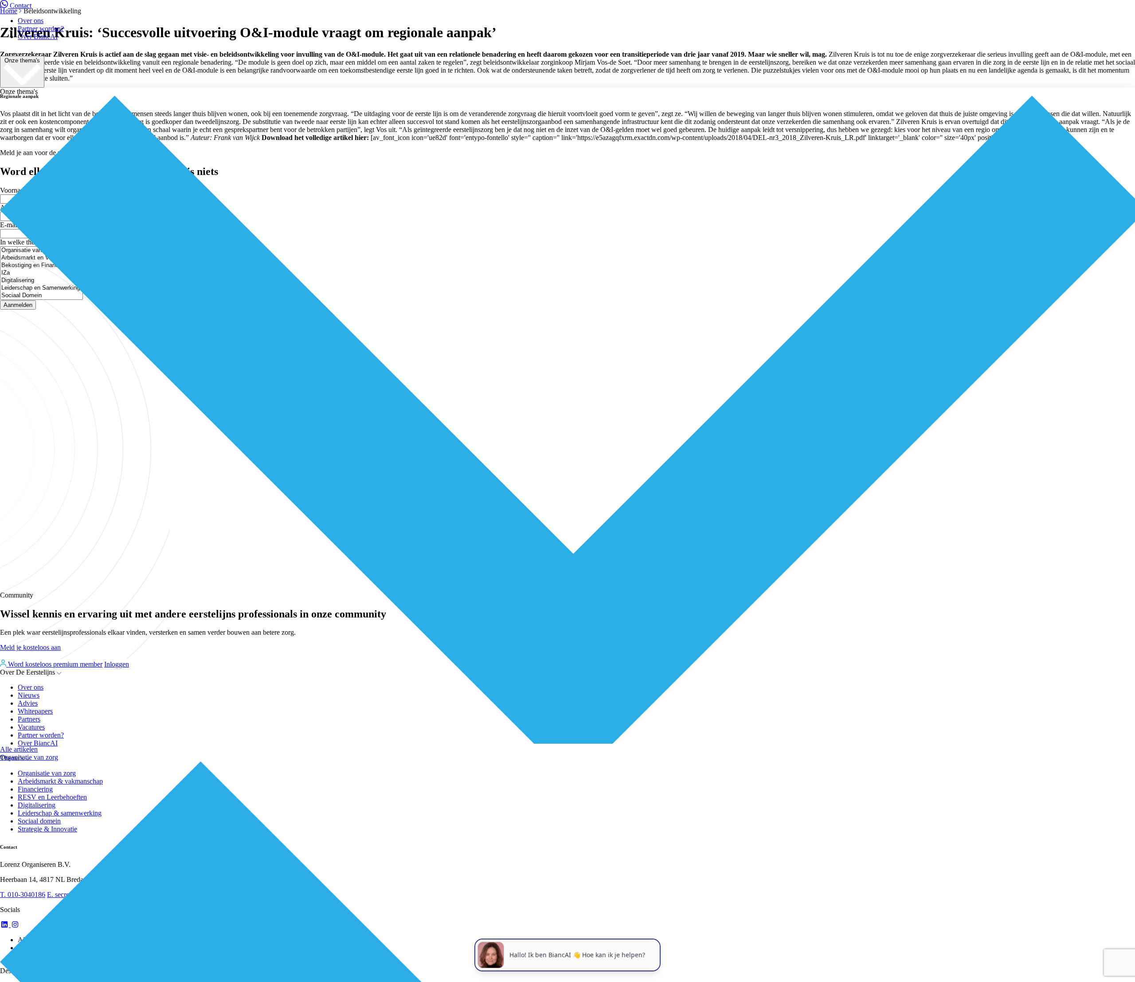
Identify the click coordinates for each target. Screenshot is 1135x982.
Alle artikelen (19, 749)
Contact (20, 5)
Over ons (30, 20)
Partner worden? (41, 28)
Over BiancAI (38, 36)
